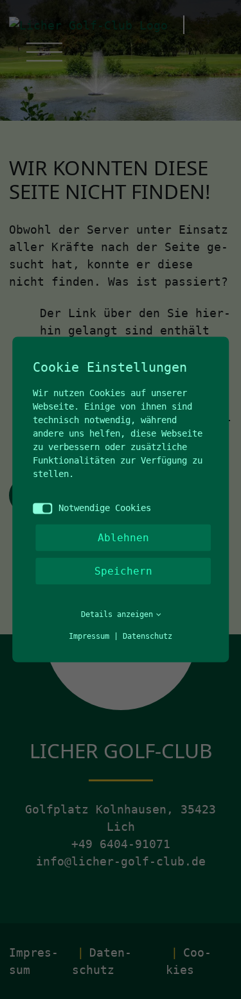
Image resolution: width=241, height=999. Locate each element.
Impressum (89, 636)
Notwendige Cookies (104, 508)
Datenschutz (147, 636)
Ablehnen (123, 538)
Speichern (123, 571)
